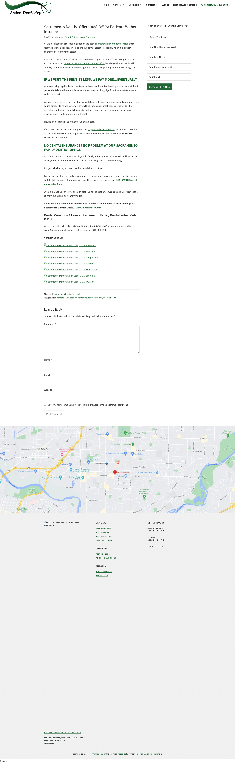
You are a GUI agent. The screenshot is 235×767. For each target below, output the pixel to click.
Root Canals (102, 576)
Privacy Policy (99, 754)
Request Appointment (185, 4)
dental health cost (65, 297)
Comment (50, 324)
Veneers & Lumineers (106, 558)
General (117, 4)
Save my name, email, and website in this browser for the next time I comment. (88, 404)
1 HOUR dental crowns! (88, 207)
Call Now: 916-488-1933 (216, 4)
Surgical (150, 4)
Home (106, 4)
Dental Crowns (103, 532)
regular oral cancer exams (101, 129)
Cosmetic (134, 4)
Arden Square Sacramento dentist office (84, 63)
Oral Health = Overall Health (68, 294)
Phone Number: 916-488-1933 (62, 732)
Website (48, 389)
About (165, 4)
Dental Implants (104, 572)
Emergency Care (103, 528)
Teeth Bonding (103, 554)
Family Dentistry (104, 540)
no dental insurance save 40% (88, 297)
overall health (109, 297)
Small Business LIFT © (151, 754)
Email (47, 374)
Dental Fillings (103, 536)
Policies (122, 754)
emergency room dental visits (113, 43)
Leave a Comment (86, 37)
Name (48, 359)
